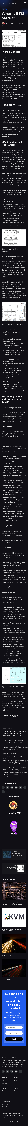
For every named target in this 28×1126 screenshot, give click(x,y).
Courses (4, 1083)
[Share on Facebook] (7, 787)
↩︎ (20, 736)
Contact (16, 1088)
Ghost (21, 1115)
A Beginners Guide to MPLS (17, 854)
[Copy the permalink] (3, 791)
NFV (4, 9)
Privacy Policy (6, 1101)
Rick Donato (9, 23)
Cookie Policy (6, 1099)
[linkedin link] (11, 1071)
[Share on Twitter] (3, 787)
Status (16, 1086)
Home (16, 1080)
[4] (12, 376)
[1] (22, 121)
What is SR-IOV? (7, 980)
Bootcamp (5, 1086)
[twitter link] (3, 1071)
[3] (25, 324)
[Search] (21, 3)
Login (15, 1083)
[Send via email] (24, 787)
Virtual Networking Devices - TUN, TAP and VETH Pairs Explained (13, 903)
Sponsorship (18, 1091)
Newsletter (5, 1088)
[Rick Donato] (3, 23)
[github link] (20, 1071)
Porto (3, 1117)
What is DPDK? (7, 955)
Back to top (15, 1121)
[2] (10, 251)
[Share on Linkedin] (20, 787)
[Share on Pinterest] (11, 787)
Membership (5, 1091)
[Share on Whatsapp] (16, 787)
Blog (3, 1080)
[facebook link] (7, 1071)
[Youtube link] (16, 1071)
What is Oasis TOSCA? (11, 868)
